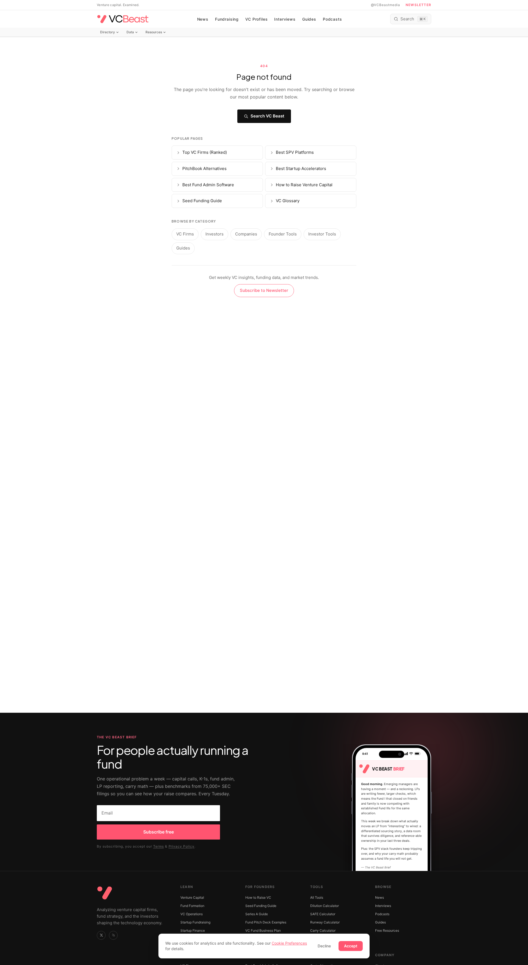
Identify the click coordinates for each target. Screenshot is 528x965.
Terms (158, 846)
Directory (107, 32)
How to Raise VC (258, 897)
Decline (324, 946)
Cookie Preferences (289, 943)
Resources (153, 32)
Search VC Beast (267, 116)
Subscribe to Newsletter (264, 290)
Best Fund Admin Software (208, 184)
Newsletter (418, 5)
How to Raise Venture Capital (304, 184)
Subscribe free (158, 832)
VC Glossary (287, 200)
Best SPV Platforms (295, 152)
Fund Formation (192, 906)
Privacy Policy (181, 846)
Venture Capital (192, 897)
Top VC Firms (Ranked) (204, 152)
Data (130, 32)
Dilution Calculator (324, 906)
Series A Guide (256, 914)
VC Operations (191, 914)
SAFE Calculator (322, 914)
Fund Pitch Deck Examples (265, 922)
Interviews (284, 19)
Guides (309, 19)
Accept (350, 946)
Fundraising (227, 19)
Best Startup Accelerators (301, 168)
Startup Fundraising (195, 922)
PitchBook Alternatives (204, 168)
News (202, 19)
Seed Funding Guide (202, 200)
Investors (214, 234)
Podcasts (332, 19)
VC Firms (185, 234)
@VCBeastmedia (385, 5)
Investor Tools (322, 234)
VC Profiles (256, 19)
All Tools (316, 897)
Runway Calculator (325, 922)
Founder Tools (283, 234)
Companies (246, 234)
